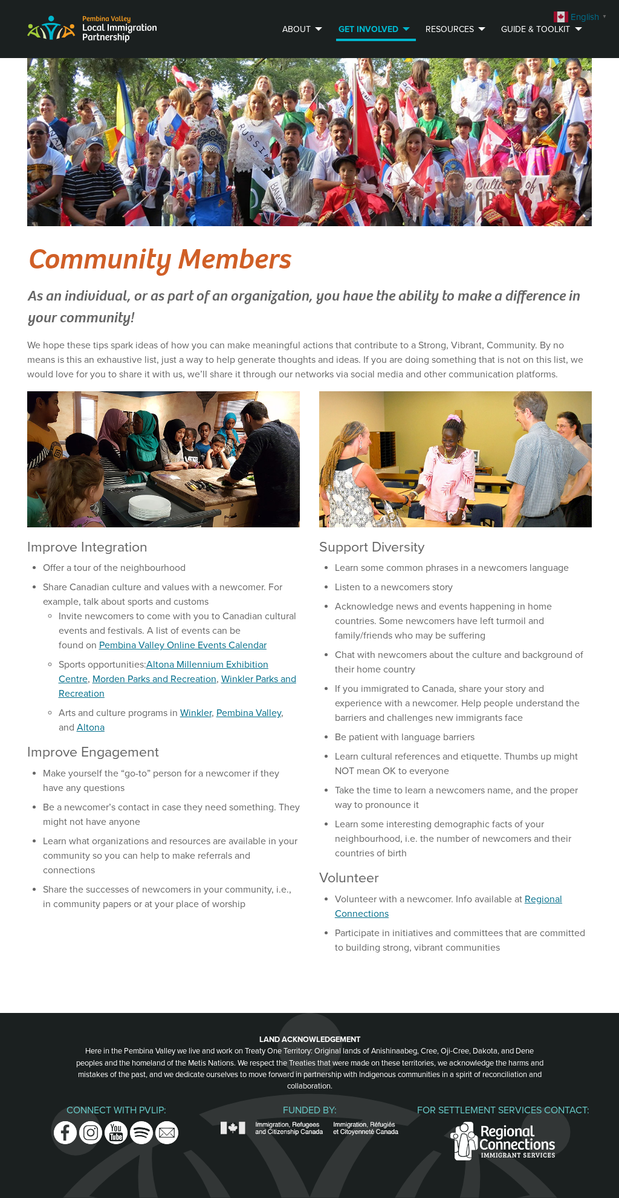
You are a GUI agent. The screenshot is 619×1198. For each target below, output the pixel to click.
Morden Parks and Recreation (154, 679)
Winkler (196, 713)
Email (166, 1128)
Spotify (141, 1128)
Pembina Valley (248, 713)
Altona (91, 727)
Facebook (65, 1128)
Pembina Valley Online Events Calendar (183, 645)
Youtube (116, 1128)
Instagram (90, 1128)
